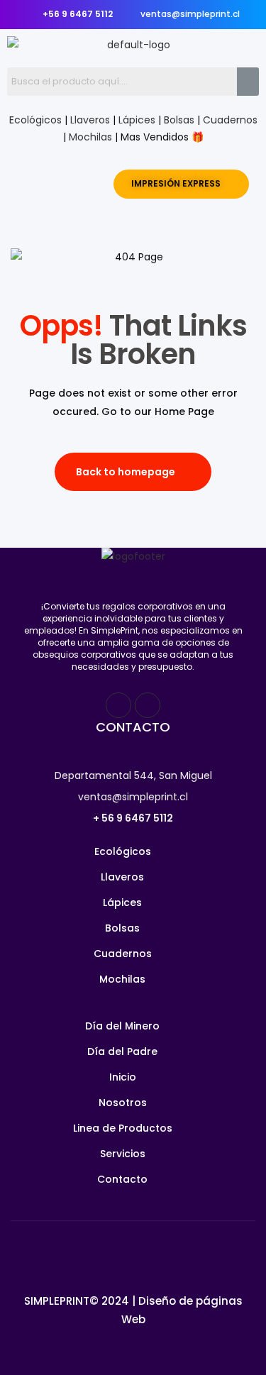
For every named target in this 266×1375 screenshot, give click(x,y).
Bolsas (179, 120)
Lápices (136, 120)
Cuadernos (230, 120)
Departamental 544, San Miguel (133, 775)
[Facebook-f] (118, 705)
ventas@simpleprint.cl (133, 797)
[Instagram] (147, 705)
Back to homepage (125, 472)
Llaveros (90, 120)
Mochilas (90, 137)
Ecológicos (35, 120)
